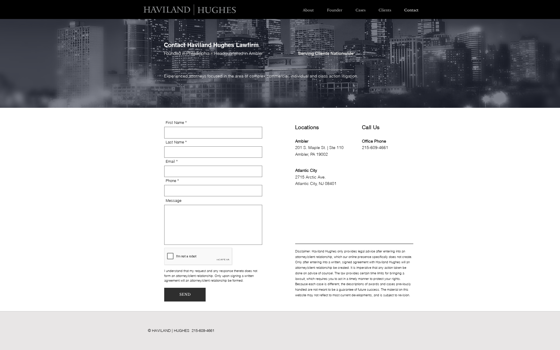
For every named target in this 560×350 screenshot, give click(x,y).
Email (170, 161)
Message (173, 200)
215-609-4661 (375, 147)
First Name (175, 122)
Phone (171, 181)
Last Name (175, 142)
